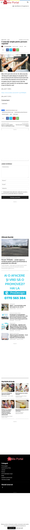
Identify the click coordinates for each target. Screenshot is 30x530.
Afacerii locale (12, 323)
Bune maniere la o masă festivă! (22, 394)
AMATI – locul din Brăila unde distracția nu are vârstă (18, 306)
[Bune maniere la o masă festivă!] (22, 387)
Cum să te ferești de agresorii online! (6, 394)
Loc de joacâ (12, 304)
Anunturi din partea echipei (15, 313)
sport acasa (15, 114)
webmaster (8, 257)
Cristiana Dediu (8, 46)
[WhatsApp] (17, 49)
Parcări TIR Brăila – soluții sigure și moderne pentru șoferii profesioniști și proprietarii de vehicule (14, 261)
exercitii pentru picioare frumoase (21, 112)
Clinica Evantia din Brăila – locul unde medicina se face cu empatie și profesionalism (19, 336)
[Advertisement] (15, 23)
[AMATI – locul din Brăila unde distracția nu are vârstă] (5, 307)
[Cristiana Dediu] (2, 46)
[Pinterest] (14, 49)
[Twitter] (10, 49)
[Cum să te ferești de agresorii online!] (7, 387)
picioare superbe (5, 114)
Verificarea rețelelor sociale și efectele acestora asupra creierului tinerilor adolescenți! (6, 412)
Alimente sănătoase (19, 412)
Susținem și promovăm (14, 333)
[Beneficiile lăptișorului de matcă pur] (22, 404)
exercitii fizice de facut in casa (7, 112)
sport (8, 39)
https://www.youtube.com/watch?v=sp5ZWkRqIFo (13, 92)
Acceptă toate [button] (11, 528)
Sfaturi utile (3, 39)
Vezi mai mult (19, 528)
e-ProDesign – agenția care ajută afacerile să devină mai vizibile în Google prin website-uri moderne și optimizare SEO (18, 327)
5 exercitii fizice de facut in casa (11, 110)
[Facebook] (7, 49)
